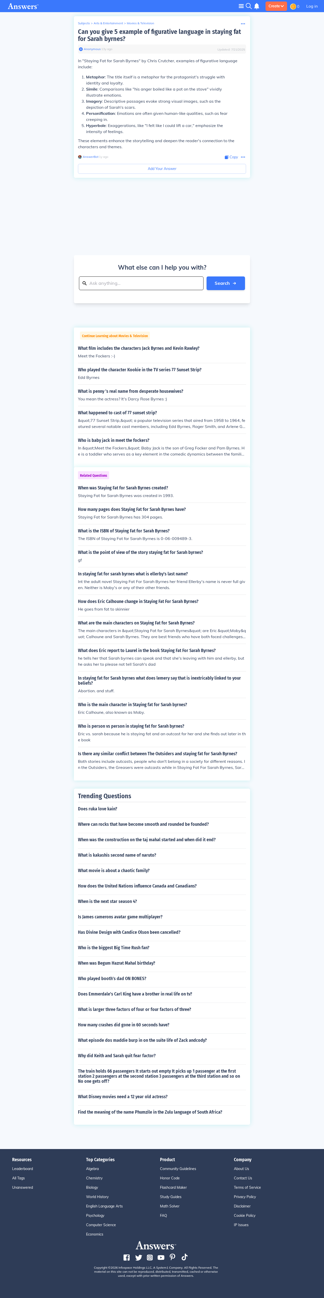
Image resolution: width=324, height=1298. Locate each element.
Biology (92, 1187)
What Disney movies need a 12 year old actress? (123, 1096)
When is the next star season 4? (107, 901)
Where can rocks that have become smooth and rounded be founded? (143, 824)
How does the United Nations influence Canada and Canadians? (137, 886)
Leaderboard (22, 1168)
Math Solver (169, 1206)
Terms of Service (247, 1187)
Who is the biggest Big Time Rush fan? (113, 947)
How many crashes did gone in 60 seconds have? (123, 1025)
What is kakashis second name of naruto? (117, 855)
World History (97, 1197)
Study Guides (170, 1197)
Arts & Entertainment (108, 23)
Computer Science (101, 1225)
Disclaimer (242, 1206)
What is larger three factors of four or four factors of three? (134, 1009)
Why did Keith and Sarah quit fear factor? (117, 1055)
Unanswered (22, 1187)
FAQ (163, 1215)
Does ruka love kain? (97, 809)
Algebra (92, 1168)
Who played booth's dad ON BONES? (112, 978)
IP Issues (241, 1225)
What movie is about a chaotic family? (114, 870)
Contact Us (243, 1178)
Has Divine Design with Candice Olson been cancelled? (129, 932)
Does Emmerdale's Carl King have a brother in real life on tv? (135, 994)
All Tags (18, 1178)
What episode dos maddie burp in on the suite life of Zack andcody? (142, 1040)
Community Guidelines (178, 1168)
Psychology (95, 1215)
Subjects (84, 23)
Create (274, 6)
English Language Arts (104, 1206)
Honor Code (170, 1178)
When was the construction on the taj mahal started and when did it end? (147, 839)
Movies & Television (140, 23)
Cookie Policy (244, 1215)
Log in (312, 6)
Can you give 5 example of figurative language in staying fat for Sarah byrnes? (159, 35)
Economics (94, 1234)
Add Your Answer (162, 168)
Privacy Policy (245, 1197)
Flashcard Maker (173, 1187)
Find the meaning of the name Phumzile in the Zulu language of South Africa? (150, 1112)
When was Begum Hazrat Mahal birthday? (116, 963)
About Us (241, 1168)
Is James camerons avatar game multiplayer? (120, 917)
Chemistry (94, 1178)
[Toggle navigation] (241, 6)
